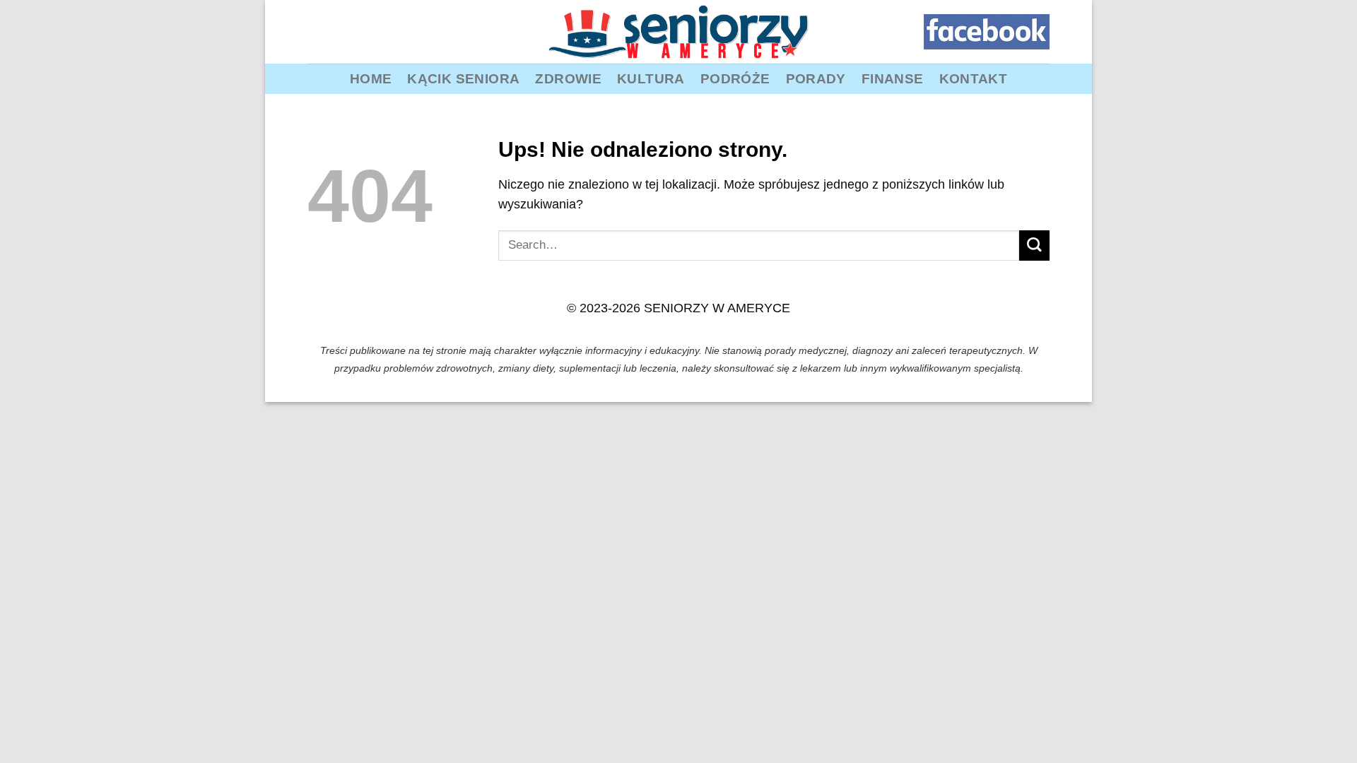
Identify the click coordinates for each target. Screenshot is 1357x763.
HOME (371, 78)
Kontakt (973, 78)
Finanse (893, 78)
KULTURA (651, 78)
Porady (816, 78)
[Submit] (1034, 245)
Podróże (735, 78)
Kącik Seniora (463, 78)
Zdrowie (568, 78)
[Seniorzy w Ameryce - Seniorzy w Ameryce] (678, 32)
